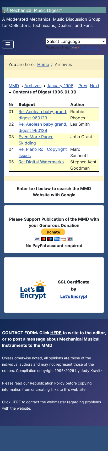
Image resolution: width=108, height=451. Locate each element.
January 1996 (60, 85)
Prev (82, 85)
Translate (89, 47)
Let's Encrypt (73, 296)
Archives (32, 85)
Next (94, 85)
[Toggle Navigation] (8, 44)
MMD (14, 85)
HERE (56, 332)
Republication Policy (47, 383)
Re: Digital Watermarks (41, 161)
